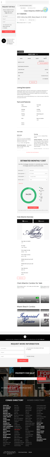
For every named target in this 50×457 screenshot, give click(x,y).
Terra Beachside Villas (41, 408)
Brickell (5, 412)
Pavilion (27, 437)
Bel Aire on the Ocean (18, 415)
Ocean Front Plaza (29, 434)
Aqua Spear (16, 408)
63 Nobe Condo (6, 444)
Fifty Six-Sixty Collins (18, 440)
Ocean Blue (27, 432)
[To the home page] (17, 8)
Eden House (16, 436)
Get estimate (41, 378)
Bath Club (16, 413)
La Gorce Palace (28, 415)
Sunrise (39, 436)
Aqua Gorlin (16, 407)
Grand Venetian (17, 445)
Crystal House (17, 434)
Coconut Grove (7, 415)
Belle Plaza (16, 416)
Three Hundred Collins (41, 416)
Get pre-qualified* (33, 207)
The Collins (39, 412)
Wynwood (40, 440)
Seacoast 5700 (28, 444)
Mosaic (26, 428)
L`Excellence (27, 416)
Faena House (17, 439)
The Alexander (40, 410)
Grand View (27, 405)
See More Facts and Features (32, 152)
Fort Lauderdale (8, 426)
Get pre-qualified (43, 63)
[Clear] (46, 2)
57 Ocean (5, 440)
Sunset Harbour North (41, 405)
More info (33, 82)
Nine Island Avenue (29, 431)
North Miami (40, 426)
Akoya (4, 445)
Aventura (6, 405)
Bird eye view (31, 19)
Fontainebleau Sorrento (19, 442)
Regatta (27, 440)
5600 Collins (5, 439)
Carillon (15, 423)
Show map (22, 19)
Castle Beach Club (18, 428)
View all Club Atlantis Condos (26, 5)
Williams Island (41, 439)
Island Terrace (28, 410)
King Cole (27, 412)
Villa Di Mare (39, 421)
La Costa (27, 413)
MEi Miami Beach (28, 421)
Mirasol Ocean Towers (30, 423)
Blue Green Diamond (18, 418)
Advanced (21, 183)
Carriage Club (17, 424)
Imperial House (28, 407)
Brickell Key (6, 413)
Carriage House (17, 426)
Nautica (27, 429)
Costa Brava (16, 432)
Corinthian (16, 431)
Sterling (27, 445)
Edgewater (6, 423)
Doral (5, 418)
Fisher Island (7, 424)
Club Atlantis (23, 8)
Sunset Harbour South (41, 407)
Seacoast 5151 (28, 442)
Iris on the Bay (28, 408)
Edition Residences (18, 437)
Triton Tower (39, 420)
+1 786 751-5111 (11, 453)
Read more (21, 278)
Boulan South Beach (18, 420)
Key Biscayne (7, 434)
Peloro (26, 439)
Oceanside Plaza (28, 436)
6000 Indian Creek (7, 442)
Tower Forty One (40, 418)
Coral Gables (7, 416)
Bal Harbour (7, 407)
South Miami (40, 431)
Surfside (39, 437)
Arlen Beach (16, 410)
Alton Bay (16, 405)
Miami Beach (6, 437)
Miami (5, 436)
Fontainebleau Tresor (18, 444)
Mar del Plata (28, 420)
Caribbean (16, 421)
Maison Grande (28, 418)
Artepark (16, 412)
